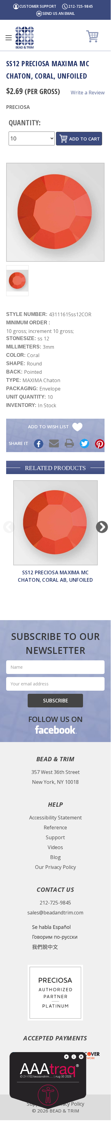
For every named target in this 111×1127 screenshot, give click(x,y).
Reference (55, 827)
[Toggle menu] (8, 37)
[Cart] (93, 36)
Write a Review (88, 92)
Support (55, 837)
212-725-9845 (80, 6)
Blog (55, 857)
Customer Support (37, 6)
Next (102, 527)
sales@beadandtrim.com (55, 912)
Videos (55, 847)
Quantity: (25, 122)
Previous (9, 527)
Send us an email (58, 13)
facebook (55, 729)
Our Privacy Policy (55, 867)
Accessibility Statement (55, 817)
